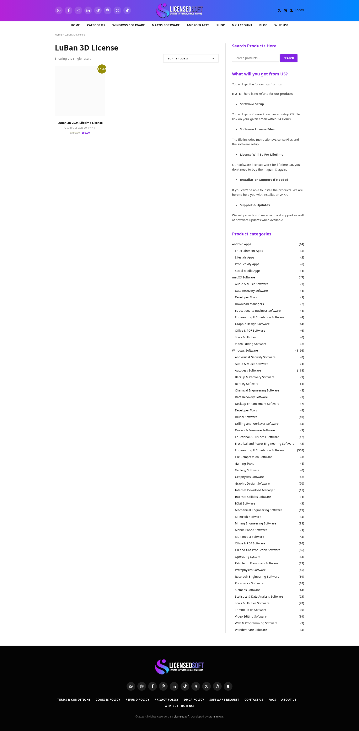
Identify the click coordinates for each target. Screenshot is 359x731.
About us (288, 699)
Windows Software (128, 25)
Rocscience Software (249, 583)
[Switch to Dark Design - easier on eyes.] (279, 10)
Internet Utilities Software (253, 497)
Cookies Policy (108, 699)
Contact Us (254, 699)
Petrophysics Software (250, 570)
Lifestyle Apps (244, 257)
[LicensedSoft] (179, 10)
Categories (96, 25)
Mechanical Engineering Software (258, 510)
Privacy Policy (167, 699)
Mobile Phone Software (251, 530)
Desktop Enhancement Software (257, 404)
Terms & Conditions (74, 699)
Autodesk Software (248, 370)
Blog (263, 25)
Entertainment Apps (249, 251)
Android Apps (198, 25)
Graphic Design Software (80, 127)
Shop (220, 25)
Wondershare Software (251, 630)
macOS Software (166, 25)
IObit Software (245, 503)
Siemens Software (247, 590)
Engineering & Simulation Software (259, 317)
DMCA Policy (194, 699)
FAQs (272, 699)
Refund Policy (137, 699)
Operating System (247, 557)
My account (242, 25)
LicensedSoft (181, 716)
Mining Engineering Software (255, 523)
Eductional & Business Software (257, 437)
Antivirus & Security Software (255, 357)
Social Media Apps (248, 271)
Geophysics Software (249, 477)
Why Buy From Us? (179, 706)
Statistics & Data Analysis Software (259, 596)
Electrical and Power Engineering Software (264, 443)
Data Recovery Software (251, 291)
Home (75, 25)
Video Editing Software (251, 344)
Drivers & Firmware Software (255, 430)
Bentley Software (246, 384)
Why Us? (281, 25)
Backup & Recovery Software (254, 377)
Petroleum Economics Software (256, 563)
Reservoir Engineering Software (257, 576)
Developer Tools (246, 297)
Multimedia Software (249, 537)
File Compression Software (253, 457)
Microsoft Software (248, 517)
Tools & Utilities (245, 337)
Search (289, 58)
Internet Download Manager (255, 490)
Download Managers (249, 304)
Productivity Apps (247, 264)
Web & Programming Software (256, 623)
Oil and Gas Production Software (257, 550)
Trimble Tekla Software (251, 610)
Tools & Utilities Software (252, 603)
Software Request (224, 699)
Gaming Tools (244, 463)
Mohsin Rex (215, 716)
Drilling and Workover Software (257, 424)
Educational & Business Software (258, 311)
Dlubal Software (246, 417)
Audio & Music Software (251, 284)
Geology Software (247, 470)
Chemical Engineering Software (257, 390)
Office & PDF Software (250, 330)
